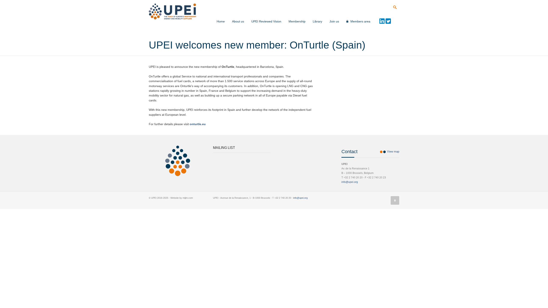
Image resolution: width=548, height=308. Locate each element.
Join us (334, 21)
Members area (360, 21)
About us (238, 21)
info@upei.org (349, 182)
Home (221, 21)
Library (317, 21)
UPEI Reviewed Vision (266, 21)
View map (393, 151)
